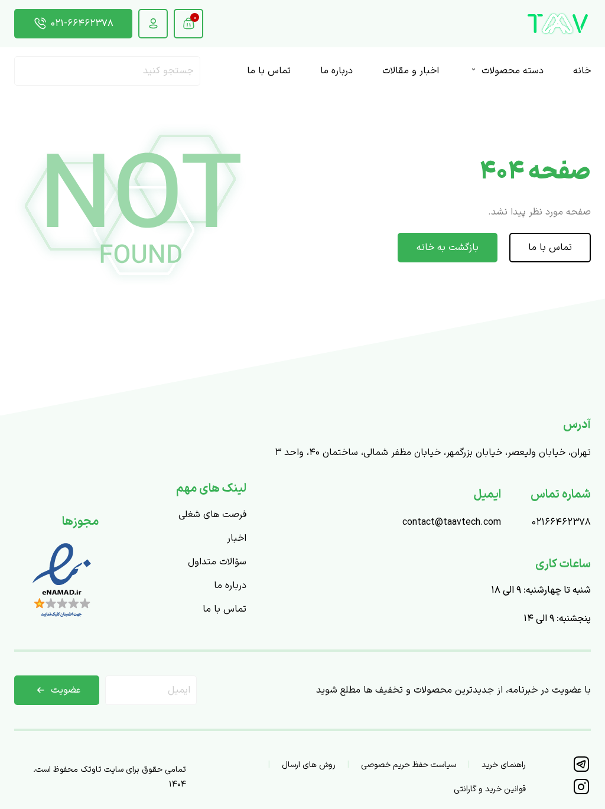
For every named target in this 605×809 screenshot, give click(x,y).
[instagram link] (581, 792)
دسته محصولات (511, 71)
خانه (582, 71)
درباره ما (336, 71)
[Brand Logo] (558, 23)
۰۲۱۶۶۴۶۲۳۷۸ (561, 522)
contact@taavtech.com (451, 522)
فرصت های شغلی (212, 515)
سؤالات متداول (217, 562)
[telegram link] (581, 770)
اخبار (236, 538)
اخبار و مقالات (410, 71)
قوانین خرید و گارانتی (490, 789)
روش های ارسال (309, 765)
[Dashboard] (153, 23)
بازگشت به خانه (448, 248)
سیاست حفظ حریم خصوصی (408, 765)
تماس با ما (269, 71)
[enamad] (62, 619)
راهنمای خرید (504, 765)
